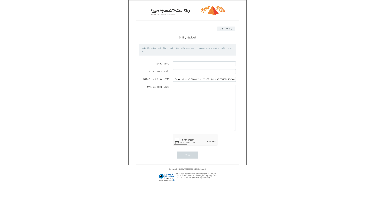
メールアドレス (155, 71)
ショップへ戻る (226, 29)
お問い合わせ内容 (154, 87)
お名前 (159, 63)
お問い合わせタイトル (152, 79)
